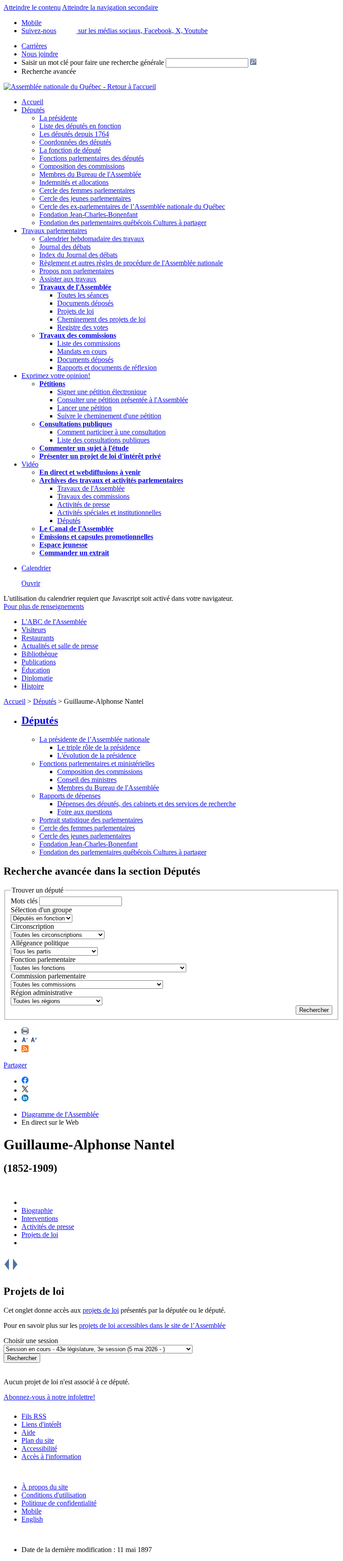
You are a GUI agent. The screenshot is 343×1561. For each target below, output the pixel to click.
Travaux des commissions (77, 335)
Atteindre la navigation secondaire (110, 7)
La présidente (58, 118)
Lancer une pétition (84, 408)
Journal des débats (65, 247)
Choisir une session (31, 1340)
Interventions (39, 1218)
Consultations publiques (75, 424)
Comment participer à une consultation (111, 432)
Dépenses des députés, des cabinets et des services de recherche (146, 804)
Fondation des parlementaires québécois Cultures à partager (122, 222)
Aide (28, 1432)
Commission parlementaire (48, 976)
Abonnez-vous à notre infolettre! (49, 1397)
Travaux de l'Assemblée (75, 287)
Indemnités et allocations (74, 182)
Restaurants (37, 638)
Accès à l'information (51, 1456)
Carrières (34, 46)
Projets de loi (75, 311)
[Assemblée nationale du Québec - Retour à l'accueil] (80, 86)
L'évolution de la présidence (96, 755)
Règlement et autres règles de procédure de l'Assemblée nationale (131, 263)
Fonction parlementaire (43, 959)
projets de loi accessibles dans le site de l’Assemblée (152, 1325)
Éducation (35, 670)
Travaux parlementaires (54, 230)
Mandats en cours (82, 351)
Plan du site (37, 1440)
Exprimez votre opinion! (55, 375)
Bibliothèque (39, 654)
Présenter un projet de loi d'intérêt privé (100, 456)
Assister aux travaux (67, 279)
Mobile (31, 1511)
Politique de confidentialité (58, 1503)
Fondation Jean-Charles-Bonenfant (88, 214)
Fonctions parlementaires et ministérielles (97, 763)
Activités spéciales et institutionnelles (109, 512)
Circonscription (32, 926)
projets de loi (101, 1310)
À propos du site (44, 1487)
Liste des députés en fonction (80, 126)
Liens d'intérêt (41, 1424)
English (32, 1519)
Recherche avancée (48, 71)
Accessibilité (39, 1448)
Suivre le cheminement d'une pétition (109, 416)
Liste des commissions (88, 343)
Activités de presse (83, 504)
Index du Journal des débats (78, 255)
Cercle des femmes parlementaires (87, 190)
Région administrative (41, 992)
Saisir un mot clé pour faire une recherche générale (92, 62)
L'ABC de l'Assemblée (54, 621)
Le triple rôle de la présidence (98, 747)
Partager (15, 1065)
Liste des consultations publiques (103, 440)
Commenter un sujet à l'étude (84, 448)
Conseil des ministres (87, 779)
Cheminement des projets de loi (101, 319)
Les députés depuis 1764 (74, 134)
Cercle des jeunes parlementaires (85, 198)
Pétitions (52, 383)
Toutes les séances (83, 295)
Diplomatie (37, 678)
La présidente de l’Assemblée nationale (94, 739)
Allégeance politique (40, 943)
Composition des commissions (82, 166)
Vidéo (29, 464)
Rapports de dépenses (69, 796)
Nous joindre (39, 54)
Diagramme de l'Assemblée (60, 1114)
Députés (33, 110)
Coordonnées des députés (75, 142)
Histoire (32, 686)
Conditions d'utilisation (53, 1495)
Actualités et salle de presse (59, 646)
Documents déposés (85, 303)
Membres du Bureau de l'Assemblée (90, 174)
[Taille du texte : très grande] (34, 1041)
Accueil (32, 102)
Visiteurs (33, 630)
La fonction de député (70, 150)
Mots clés (24, 901)
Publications (38, 662)
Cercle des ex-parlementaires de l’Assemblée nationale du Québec (132, 206)
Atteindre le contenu (32, 7)
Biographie (37, 1210)
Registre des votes (82, 327)
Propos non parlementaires (76, 271)
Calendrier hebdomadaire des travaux (91, 238)
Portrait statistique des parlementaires (91, 820)
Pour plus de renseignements (44, 606)
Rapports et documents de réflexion (107, 367)
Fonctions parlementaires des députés (91, 158)
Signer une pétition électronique (101, 392)
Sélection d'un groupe (41, 910)
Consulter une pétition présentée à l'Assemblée (122, 400)
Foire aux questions (84, 812)
